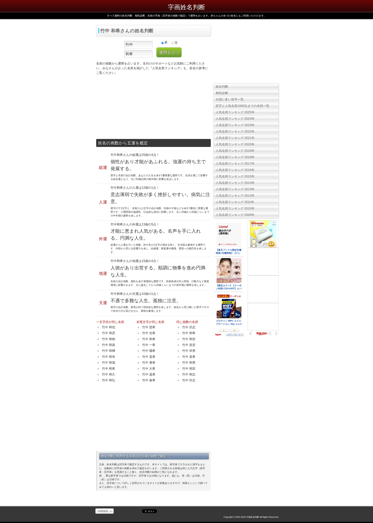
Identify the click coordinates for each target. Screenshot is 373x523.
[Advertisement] (153, 108)
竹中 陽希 (148, 350)
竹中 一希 (148, 345)
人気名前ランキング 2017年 (235, 163)
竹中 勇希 (148, 362)
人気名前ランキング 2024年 (235, 118)
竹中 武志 (188, 327)
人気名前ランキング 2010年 (235, 208)
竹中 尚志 (188, 380)
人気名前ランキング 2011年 (235, 202)
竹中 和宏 (188, 339)
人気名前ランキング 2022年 (235, 131)
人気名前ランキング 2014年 (235, 182)
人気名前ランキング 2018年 (235, 157)
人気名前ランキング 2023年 (235, 125)
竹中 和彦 (108, 333)
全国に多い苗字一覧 (230, 99)
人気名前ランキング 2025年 (235, 112)
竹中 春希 (148, 380)
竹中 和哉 (108, 362)
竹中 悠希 (148, 327)
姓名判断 (222, 86)
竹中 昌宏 (188, 345)
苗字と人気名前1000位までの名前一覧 (242, 105)
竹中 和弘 (108, 380)
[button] (104, 511)
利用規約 (103, 511)
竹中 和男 (188, 362)
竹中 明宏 (188, 368)
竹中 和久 (108, 374)
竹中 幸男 (188, 350)
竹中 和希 (108, 368)
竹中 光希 (148, 333)
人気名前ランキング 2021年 (235, 138)
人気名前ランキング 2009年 (235, 215)
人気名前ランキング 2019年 (235, 150)
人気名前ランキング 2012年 (235, 195)
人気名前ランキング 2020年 (235, 144)
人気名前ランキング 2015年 (235, 176)
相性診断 (222, 93)
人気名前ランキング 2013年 (235, 189)
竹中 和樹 (108, 339)
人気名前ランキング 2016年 (235, 170)
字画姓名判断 (186, 7)
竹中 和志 (188, 374)
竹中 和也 (108, 327)
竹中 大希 (148, 368)
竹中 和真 (108, 345)
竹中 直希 (148, 356)
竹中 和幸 (108, 356)
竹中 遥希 (148, 374)
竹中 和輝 (108, 350)
